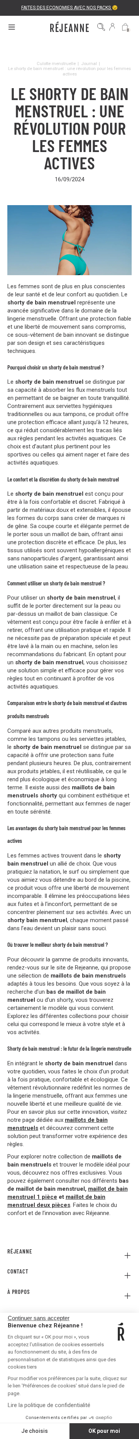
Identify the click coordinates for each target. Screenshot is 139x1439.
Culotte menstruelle (56, 63)
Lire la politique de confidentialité (49, 1405)
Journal (89, 63)
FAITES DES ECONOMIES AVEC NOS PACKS (66, 7)
